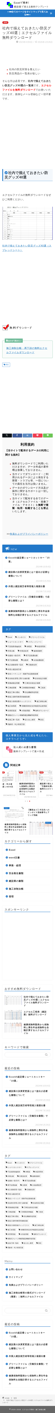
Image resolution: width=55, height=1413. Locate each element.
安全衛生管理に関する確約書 (19, 678)
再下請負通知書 (32, 655)
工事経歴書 (12, 688)
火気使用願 (26, 710)
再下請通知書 (13, 660)
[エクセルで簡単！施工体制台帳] (27, 5)
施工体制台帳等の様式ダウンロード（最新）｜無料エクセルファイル (27, 1295)
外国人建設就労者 (14, 669)
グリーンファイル (37, 637)
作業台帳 (11, 651)
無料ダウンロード (42, 710)
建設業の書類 (16, 881)
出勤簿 (25, 660)
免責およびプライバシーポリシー (29, 534)
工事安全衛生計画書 (32, 683)
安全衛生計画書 (41, 678)
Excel (10, 637)
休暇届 (29, 646)
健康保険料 (38, 651)
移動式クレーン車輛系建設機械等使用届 (23, 715)
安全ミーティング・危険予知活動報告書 (23, 674)
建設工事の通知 (14, 692)
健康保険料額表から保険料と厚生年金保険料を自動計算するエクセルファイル (29, 613)
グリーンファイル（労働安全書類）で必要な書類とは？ (29, 599)
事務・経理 (15, 865)
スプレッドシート (35, 642)
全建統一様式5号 (14, 655)
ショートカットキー (15, 642)
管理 (5, 22)
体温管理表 (41, 646)
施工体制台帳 (42, 701)
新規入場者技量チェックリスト (19, 701)
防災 (7, 365)
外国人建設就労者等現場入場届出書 (26, 586)
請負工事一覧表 (14, 720)
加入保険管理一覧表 (15, 665)
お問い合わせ (16, 1269)
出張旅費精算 (39, 660)
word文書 (14, 857)
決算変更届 (12, 710)
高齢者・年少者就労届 (16, 724)
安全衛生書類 (16, 873)
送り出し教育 (30, 720)
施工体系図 (12, 706)
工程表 (42, 688)
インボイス (21, 637)
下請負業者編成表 (14, 646)
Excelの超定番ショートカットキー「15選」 (29, 560)
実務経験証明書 (14, 683)
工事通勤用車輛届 (28, 688)
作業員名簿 (24, 651)
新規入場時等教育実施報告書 (19, 697)
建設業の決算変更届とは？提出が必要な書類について (29, 574)
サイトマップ (16, 1277)
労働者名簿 (32, 665)
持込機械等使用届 (31, 692)
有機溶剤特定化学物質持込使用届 (34, 706)
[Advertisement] (27, 55)
